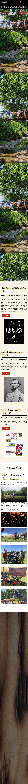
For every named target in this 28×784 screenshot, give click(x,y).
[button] (23, 2)
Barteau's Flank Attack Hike (7, 4)
